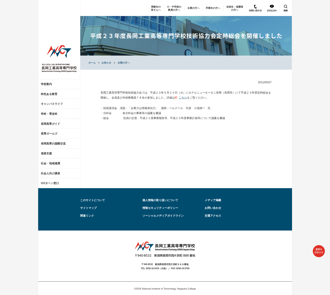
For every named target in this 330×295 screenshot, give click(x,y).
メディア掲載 (213, 200)
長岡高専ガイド (50, 123)
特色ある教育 (49, 94)
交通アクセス (213, 215)
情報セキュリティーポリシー (160, 207)
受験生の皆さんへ (156, 8)
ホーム (92, 62)
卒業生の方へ (213, 8)
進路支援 (46, 153)
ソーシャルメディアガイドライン (163, 215)
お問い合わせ (213, 207)
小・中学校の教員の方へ (174, 8)
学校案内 (46, 84)
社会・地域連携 (50, 163)
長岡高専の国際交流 (53, 143)
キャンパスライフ (52, 103)
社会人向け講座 (50, 173)
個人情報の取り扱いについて (160, 200)
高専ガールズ (49, 133)
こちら (183, 97)
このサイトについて (92, 200)
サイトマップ (88, 207)
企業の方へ (194, 8)
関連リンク (87, 215)
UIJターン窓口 (50, 183)
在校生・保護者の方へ (234, 8)
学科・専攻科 (49, 113)
